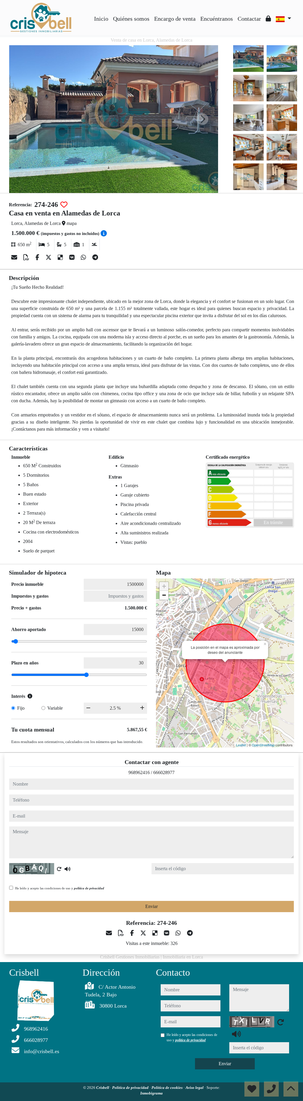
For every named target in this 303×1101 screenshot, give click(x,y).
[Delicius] (61, 257)
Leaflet (241, 744)
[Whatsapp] (84, 257)
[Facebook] (38, 257)
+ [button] (164, 586)
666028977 (164, 772)
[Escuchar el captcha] (67, 869)
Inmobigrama (151, 1093)
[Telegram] (95, 257)
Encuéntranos (216, 18)
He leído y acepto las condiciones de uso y (59, 888)
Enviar (151, 906)
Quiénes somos (131, 18)
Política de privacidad (130, 1087)
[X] (49, 257)
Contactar (249, 18)
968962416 (139, 772)
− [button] (164, 595)
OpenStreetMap (263, 744)
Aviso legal (195, 1087)
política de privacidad (89, 888)
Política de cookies (167, 1087)
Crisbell (103, 1087)
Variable (55, 708)
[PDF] (27, 257)
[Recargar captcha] (59, 869)
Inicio (101, 18)
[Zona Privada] (268, 18)
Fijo (21, 708)
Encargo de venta (175, 18)
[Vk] (72, 257)
